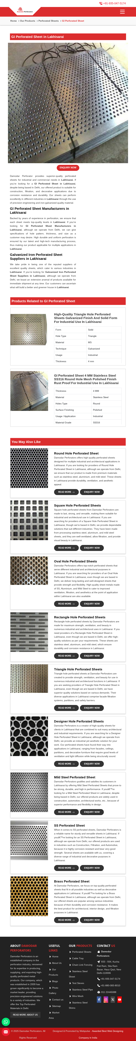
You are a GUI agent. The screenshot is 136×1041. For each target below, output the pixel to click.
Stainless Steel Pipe (82, 989)
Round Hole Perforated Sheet (76, 453)
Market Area (54, 1015)
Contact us (57, 999)
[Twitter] (113, 999)
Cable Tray (77, 958)
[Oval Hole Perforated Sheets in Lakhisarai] (28, 570)
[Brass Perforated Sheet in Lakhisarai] (28, 896)
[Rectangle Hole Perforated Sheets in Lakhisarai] (28, 632)
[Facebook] (99, 999)
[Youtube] (119, 999)
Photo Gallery (53, 990)
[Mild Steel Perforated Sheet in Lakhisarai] (28, 792)
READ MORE (65, 492)
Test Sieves (77, 983)
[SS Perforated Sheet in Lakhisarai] (28, 840)
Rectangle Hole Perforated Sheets (79, 617)
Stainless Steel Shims (78, 1005)
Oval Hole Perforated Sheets (75, 561)
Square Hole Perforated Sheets (77, 505)
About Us (56, 963)
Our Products (27, 20)
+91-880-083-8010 (110, 985)
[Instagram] (106, 999)
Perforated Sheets (48, 20)
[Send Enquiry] (6, 1032)
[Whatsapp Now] (6, 1022)
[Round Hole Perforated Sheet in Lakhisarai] (28, 468)
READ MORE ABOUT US (25, 1015)
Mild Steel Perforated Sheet (74, 777)
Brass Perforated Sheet (71, 881)
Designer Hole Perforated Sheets (79, 721)
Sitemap (56, 1006)
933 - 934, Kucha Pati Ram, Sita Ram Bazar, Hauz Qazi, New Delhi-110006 (109, 967)
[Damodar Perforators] (25, 10)
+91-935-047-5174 (114, 3)
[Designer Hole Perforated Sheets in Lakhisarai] (28, 736)
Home (13, 20)
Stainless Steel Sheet (78, 974)
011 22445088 (108, 992)
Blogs (54, 981)
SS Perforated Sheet (69, 825)
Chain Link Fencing (81, 964)
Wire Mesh (77, 996)
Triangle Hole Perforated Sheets (78, 669)
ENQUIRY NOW (68, 167)
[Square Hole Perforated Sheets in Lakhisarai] (28, 520)
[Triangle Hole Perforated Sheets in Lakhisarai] (28, 678)
